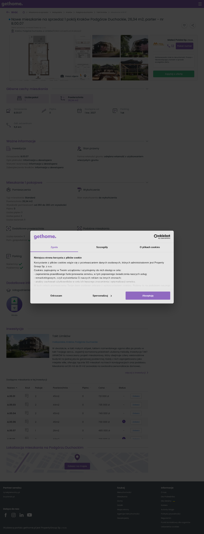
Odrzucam (56, 295)
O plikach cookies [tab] (150, 247)
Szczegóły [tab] (102, 247)
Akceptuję (147, 295)
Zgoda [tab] (54, 247)
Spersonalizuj (100, 295)
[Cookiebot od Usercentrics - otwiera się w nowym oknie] (156, 236)
